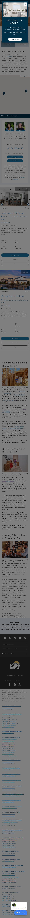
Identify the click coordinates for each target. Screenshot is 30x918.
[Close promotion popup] (25, 4)
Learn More (16, 39)
